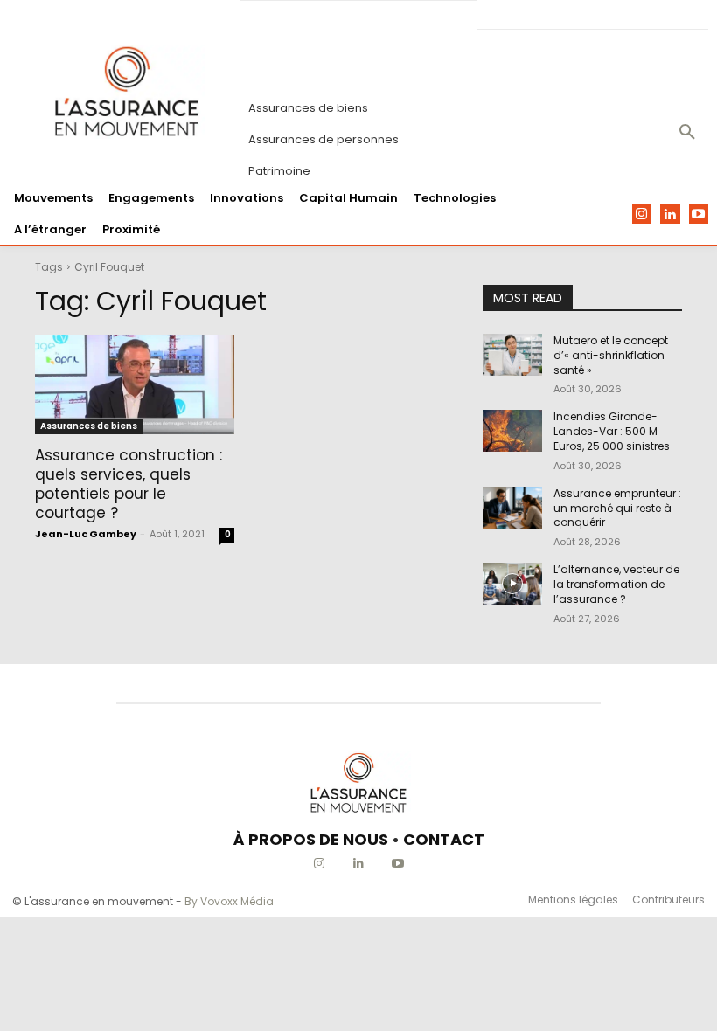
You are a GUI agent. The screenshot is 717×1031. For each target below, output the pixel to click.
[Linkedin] (670, 214)
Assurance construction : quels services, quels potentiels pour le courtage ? (128, 484)
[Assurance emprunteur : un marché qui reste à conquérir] (512, 508)
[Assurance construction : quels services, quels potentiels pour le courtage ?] (134, 384)
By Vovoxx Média (229, 901)
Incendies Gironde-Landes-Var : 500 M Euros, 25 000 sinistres (611, 431)
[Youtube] (699, 214)
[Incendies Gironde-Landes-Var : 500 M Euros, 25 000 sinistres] (512, 431)
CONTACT (443, 839)
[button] (687, 133)
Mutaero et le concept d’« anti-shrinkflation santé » (610, 355)
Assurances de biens (88, 425)
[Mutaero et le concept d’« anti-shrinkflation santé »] (512, 355)
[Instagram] (642, 214)
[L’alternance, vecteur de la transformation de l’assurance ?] (512, 584)
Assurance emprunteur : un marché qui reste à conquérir (617, 508)
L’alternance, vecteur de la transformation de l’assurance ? (616, 584)
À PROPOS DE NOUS (310, 839)
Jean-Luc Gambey (85, 534)
